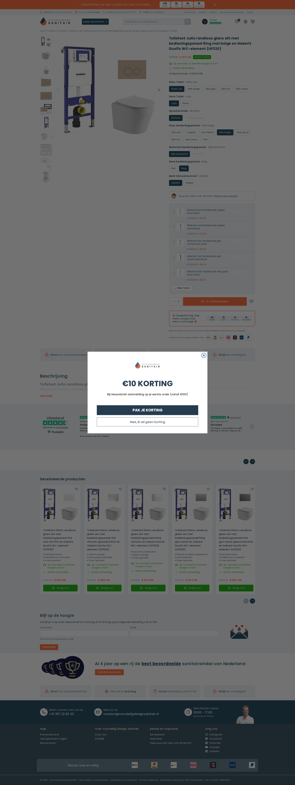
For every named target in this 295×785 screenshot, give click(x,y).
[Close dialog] (203, 355)
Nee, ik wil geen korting (147, 422)
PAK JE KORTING (148, 410)
